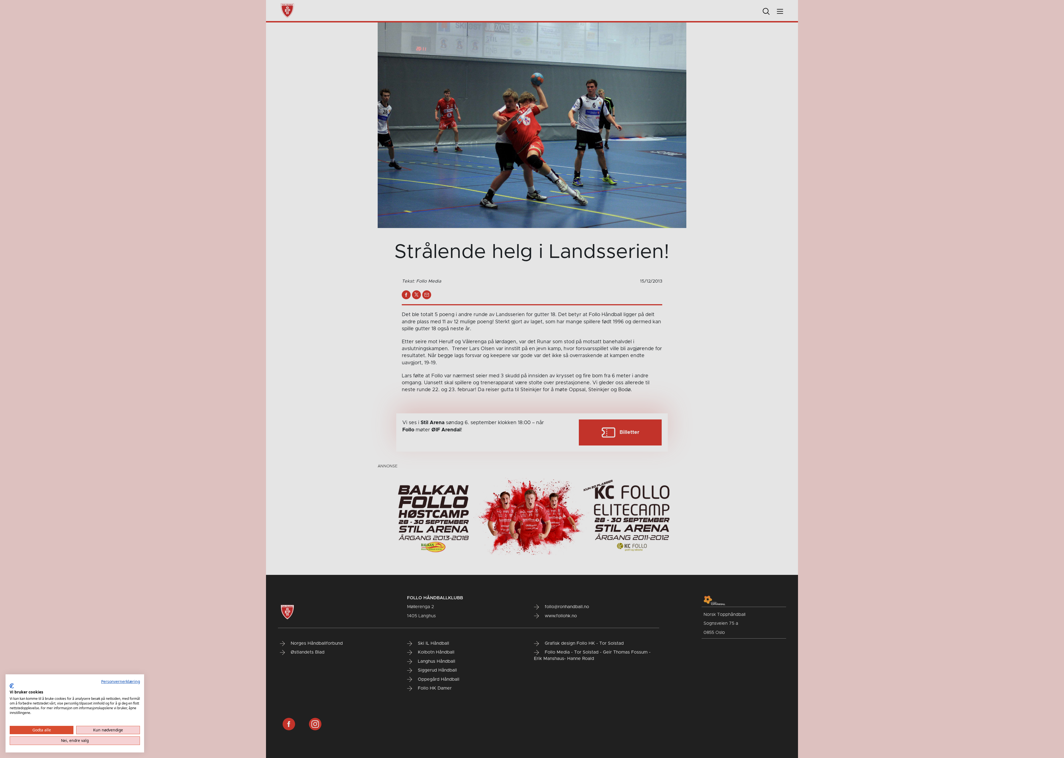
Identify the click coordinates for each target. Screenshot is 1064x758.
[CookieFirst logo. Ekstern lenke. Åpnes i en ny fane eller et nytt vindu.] (12, 685)
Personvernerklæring (120, 681)
